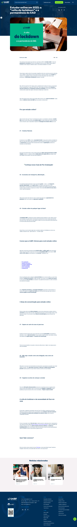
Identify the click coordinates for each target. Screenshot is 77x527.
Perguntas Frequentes (47, 521)
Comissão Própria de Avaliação (63, 509)
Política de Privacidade (62, 515)
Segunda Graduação (47, 502)
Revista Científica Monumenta (63, 506)
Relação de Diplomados (62, 502)
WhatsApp (38, 447)
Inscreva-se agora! (59, 2)
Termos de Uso (61, 513)
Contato (45, 519)
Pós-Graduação (46, 504)
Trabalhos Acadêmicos (62, 504)
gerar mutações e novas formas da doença (40, 424)
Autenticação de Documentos (49, 523)
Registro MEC (46, 517)
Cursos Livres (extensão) (48, 506)
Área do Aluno (67, 2)
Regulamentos (60, 511)
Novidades (45, 514)
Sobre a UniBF (46, 512)
